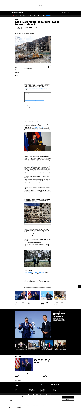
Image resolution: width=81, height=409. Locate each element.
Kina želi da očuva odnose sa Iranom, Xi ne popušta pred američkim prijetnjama (47, 375)
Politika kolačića (42, 389)
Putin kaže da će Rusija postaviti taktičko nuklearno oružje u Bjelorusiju (36, 98)
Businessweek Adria (41, 15)
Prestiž (31, 15)
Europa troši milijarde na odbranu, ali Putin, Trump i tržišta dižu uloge (59, 314)
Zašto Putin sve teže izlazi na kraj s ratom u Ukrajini (20, 302)
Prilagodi (67, 399)
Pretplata (65, 12)
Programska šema (30, 389)
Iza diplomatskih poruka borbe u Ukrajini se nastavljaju (60, 302)
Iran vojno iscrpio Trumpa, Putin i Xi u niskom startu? (21, 350)
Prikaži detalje (19, 407)
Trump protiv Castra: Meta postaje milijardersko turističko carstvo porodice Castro (33, 350)
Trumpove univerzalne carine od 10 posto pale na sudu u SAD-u (46, 350)
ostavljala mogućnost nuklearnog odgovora (40, 127)
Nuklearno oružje (27, 184)
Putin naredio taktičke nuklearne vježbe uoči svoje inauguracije (34, 100)
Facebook (54, 389)
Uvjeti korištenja (42, 391)
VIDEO (13, 15)
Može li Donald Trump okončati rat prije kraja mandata (60, 350)
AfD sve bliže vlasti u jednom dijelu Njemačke (38, 374)
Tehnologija (35, 15)
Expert (47, 15)
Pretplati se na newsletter (55, 384)
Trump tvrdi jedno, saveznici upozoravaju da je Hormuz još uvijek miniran (18, 375)
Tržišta (28, 15)
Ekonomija (17, 15)
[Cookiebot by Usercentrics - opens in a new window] (11, 407)
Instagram (54, 390)
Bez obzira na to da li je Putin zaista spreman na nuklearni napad (35, 88)
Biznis (21, 15)
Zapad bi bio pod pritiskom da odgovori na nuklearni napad (34, 272)
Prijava (62, 12)
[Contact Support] (79, 286)
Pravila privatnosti (42, 390)
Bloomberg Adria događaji (31, 390)
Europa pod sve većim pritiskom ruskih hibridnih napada (27, 374)
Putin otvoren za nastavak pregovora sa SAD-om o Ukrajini (46, 302)
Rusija (38, 89)
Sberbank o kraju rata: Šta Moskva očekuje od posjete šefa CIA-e (33, 302)
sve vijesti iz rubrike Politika (18, 380)
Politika (24, 15)
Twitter (54, 391)
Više (50, 15)
